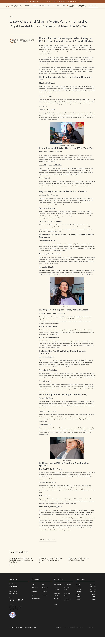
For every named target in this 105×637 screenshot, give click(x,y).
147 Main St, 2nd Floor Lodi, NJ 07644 (15, 608)
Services (51, 5)
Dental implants (43, 57)
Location (34, 5)
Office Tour (34, 588)
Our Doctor (44, 588)
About (27, 5)
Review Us (44, 591)
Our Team (34, 591)
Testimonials (45, 595)
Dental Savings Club (67, 594)
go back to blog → (47, 539)
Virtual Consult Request (67, 600)
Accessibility (80, 627)
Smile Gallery (57, 599)
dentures (45, 168)
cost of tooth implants (47, 360)
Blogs (33, 584)
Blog (11, 16)
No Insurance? (61, 5)
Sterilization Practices (67, 588)
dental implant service (56, 518)
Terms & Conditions (69, 627)
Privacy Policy (58, 627)
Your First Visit (67, 584)
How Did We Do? (36, 598)
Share (55, 604)
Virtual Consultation (57, 588)
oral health (57, 319)
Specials (34, 595)
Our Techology (57, 584)
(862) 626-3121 (13, 586)
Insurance (43, 5)
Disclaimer (90, 627)
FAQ (43, 584)
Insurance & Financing (57, 594)
